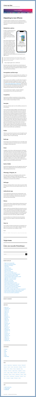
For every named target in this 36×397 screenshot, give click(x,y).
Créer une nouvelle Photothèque (10, 264)
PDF (18, 372)
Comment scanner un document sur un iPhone (12, 286)
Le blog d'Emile (7, 388)
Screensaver (12, 376)
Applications (15, 365)
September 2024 (7, 308)
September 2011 (7, 340)
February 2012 (6, 338)
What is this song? (7, 270)
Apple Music (10, 365)
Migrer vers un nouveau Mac (9, 263)
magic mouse (14, 370)
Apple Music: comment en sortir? (10, 279)
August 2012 (6, 336)
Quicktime (17, 374)
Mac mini (9, 370)
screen (8, 376)
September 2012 (7, 335)
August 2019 (6, 319)
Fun (5, 350)
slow (25, 376)
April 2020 (6, 318)
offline (11, 372)
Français (5, 349)
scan (5, 376)
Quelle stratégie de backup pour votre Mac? (11, 284)
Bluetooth (24, 365)
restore (22, 374)
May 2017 (6, 322)
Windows (16, 378)
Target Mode (6, 266)
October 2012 (6, 334)
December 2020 (7, 317)
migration (20, 370)
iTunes (14, 368)
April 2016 (6, 325)
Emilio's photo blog (7, 387)
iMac (8, 368)
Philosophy (6, 374)
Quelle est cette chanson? (8, 271)
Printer (13, 374)
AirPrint (5, 365)
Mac (5, 352)
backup (19, 365)
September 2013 (7, 330)
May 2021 (6, 313)
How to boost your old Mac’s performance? (11, 292)
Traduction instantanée (8, 269)
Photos (5, 355)
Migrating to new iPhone (8, 265)
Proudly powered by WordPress (12, 394)
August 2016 (6, 324)
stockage (8, 378)
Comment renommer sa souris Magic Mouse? (12, 274)
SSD (4, 378)
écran (20, 378)
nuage (8, 372)
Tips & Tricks (6, 356)
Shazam (21, 376)
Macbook (5, 370)
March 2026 (6, 307)
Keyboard (18, 368)
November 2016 (7, 323)
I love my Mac (8, 5)
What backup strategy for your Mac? (10, 282)
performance (22, 372)
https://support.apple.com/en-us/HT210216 (13, 83)
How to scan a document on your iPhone (11, 285)
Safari (25, 374)
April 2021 (6, 314)
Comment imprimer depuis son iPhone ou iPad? (12, 276)
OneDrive (15, 372)
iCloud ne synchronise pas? (9, 281)
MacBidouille (6, 389)
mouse (24, 370)
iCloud (5, 368)
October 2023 (6, 309)
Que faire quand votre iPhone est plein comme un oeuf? (14, 290)
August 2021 (6, 312)
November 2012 (7, 333)
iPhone (5, 351)
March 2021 (6, 315)
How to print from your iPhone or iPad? (11, 275)
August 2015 (6, 328)
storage (12, 378)
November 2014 (7, 329)
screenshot (17, 376)
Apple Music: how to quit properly (10, 277)
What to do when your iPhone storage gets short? (13, 291)
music (5, 372)
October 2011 (6, 339)
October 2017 (6, 320)
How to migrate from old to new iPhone (11, 287)
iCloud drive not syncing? (8, 280)
